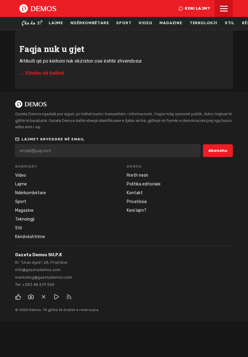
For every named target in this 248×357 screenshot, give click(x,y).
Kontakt (135, 192)
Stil (230, 23)
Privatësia (137, 201)
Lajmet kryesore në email (53, 139)
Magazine (170, 23)
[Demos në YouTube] (56, 297)
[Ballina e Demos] (37, 8)
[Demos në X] (44, 297)
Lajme (56, 23)
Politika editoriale (144, 184)
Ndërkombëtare (89, 23)
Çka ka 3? (31, 22)
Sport (123, 23)
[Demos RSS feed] (69, 297)
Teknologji (203, 23)
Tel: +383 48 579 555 (34, 284)
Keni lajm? (197, 8)
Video (145, 23)
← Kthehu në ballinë (41, 73)
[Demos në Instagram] (31, 297)
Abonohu (217, 150)
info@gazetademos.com (37, 269)
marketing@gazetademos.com (43, 277)
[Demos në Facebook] (18, 297)
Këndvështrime (30, 236)
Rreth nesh (137, 175)
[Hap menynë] (224, 8)
